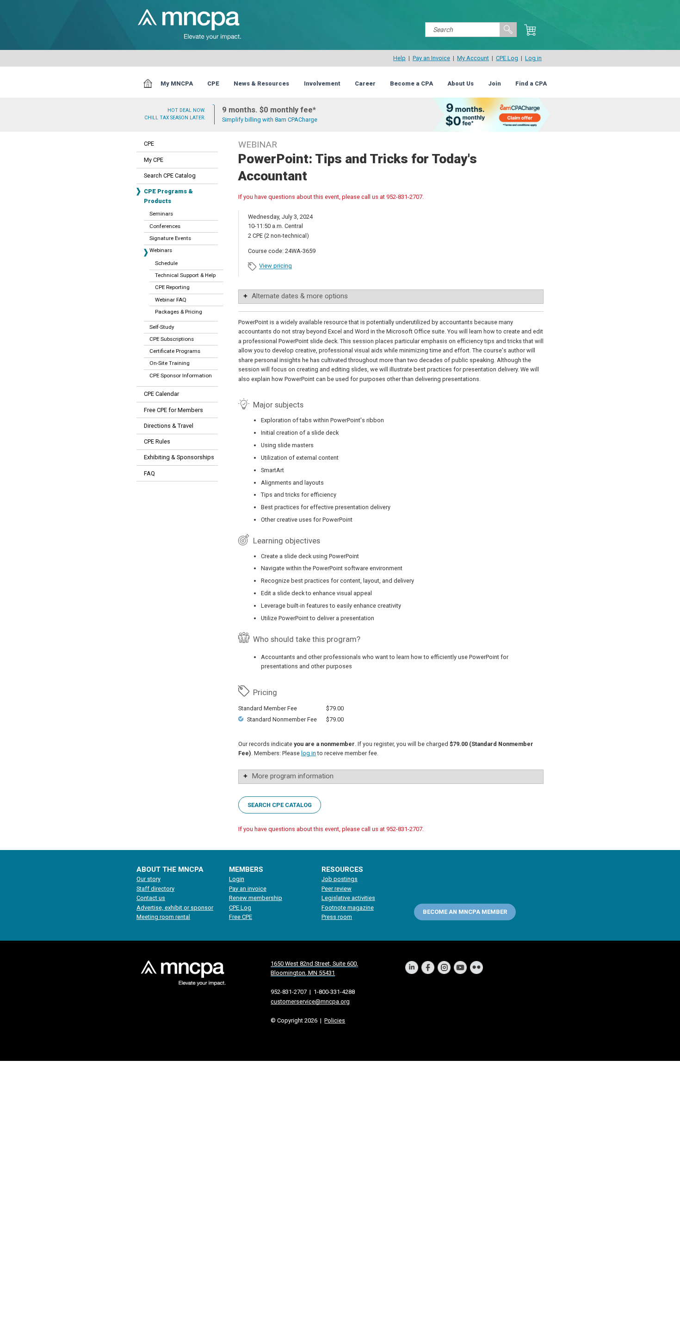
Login (236, 878)
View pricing (275, 266)
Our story (148, 878)
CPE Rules (157, 441)
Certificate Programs (174, 351)
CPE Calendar (161, 393)
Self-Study (161, 327)
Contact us (150, 897)
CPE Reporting (172, 287)
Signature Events (170, 238)
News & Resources (261, 83)
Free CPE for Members (173, 410)
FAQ (149, 473)
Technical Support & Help (185, 275)
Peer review (336, 888)
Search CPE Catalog (170, 175)
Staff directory (155, 888)
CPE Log (507, 58)
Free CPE (240, 916)
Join (494, 83)
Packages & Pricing (178, 311)
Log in (533, 58)
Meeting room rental (163, 916)
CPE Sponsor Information (180, 375)
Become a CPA (411, 83)
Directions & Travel (168, 425)
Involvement (322, 83)
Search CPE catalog (279, 804)
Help (399, 58)
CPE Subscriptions (171, 339)
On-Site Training (169, 363)
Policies (334, 1020)
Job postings (339, 878)
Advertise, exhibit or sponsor (174, 907)
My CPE (153, 159)
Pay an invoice (247, 888)
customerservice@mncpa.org (310, 1001)
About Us (460, 83)
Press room (336, 916)
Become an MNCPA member (465, 911)
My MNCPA (177, 83)
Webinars (160, 250)
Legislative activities (348, 897)
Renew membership (255, 897)
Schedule (166, 263)
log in (308, 753)
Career (365, 83)
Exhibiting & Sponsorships (179, 457)
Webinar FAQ (170, 299)
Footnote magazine (347, 907)
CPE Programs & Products (168, 196)
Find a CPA (531, 83)
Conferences (164, 226)
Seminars (161, 213)
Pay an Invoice (431, 58)
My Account (473, 58)
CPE (213, 83)
